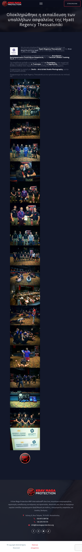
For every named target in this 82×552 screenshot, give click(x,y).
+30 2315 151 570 (42, 522)
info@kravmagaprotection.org (42, 525)
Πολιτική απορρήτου (35, 546)
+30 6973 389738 (42, 519)
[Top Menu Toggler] (41, 4)
